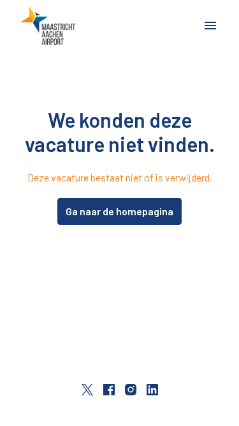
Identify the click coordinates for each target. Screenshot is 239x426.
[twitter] (87, 389)
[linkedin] (152, 389)
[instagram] (130, 389)
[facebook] (109, 389)
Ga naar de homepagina (119, 211)
